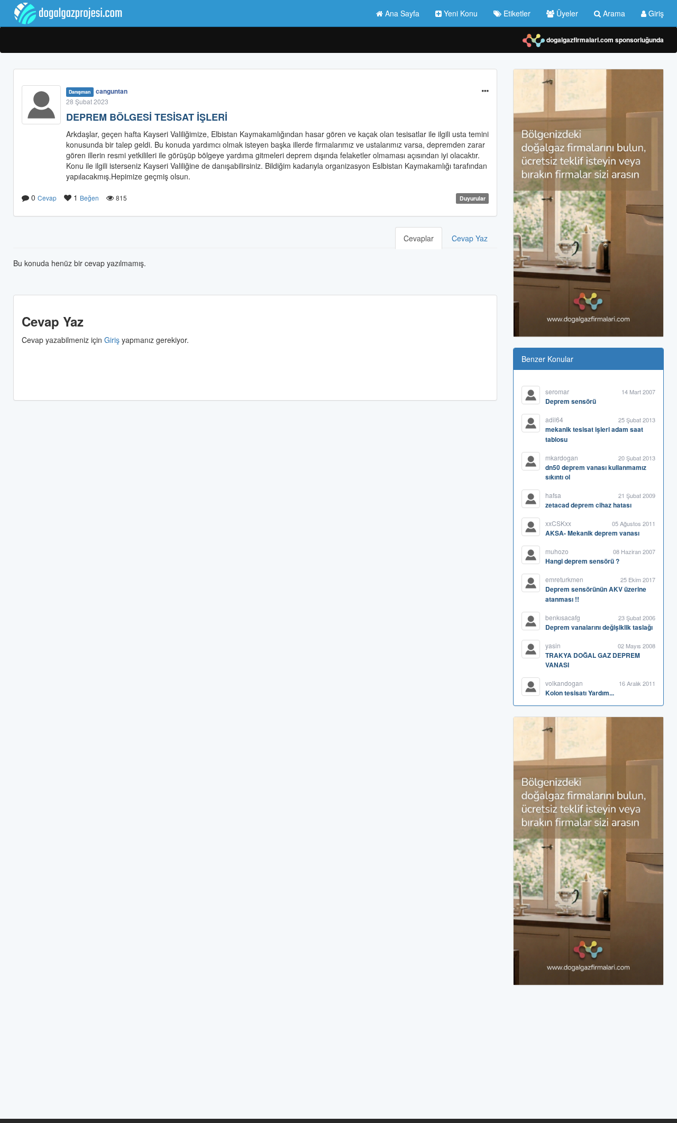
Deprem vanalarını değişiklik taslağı (599, 627)
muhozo (557, 551)
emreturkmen (564, 579)
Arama (613, 13)
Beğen (89, 197)
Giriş (655, 13)
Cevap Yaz (470, 238)
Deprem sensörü (570, 401)
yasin (553, 645)
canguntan (111, 91)
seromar (557, 391)
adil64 (554, 419)
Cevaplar (419, 238)
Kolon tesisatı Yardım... (579, 693)
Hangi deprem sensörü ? (582, 561)
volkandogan (564, 682)
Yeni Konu (460, 13)
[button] (485, 91)
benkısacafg (562, 617)
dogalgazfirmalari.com (579, 39)
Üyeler (566, 13)
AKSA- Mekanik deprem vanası (592, 533)
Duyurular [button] (473, 198)
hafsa (553, 495)
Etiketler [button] (515, 13)
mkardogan (561, 457)
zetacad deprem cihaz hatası (588, 505)
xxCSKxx (558, 523)
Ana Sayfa (401, 13)
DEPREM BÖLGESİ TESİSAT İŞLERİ (146, 117)
